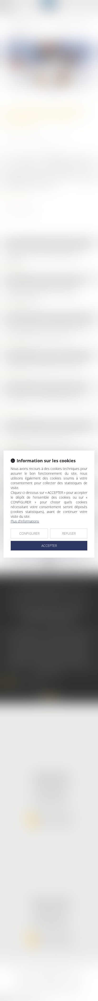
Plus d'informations (25, 521)
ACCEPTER (49, 545)
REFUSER (69, 533)
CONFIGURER (29, 533)
